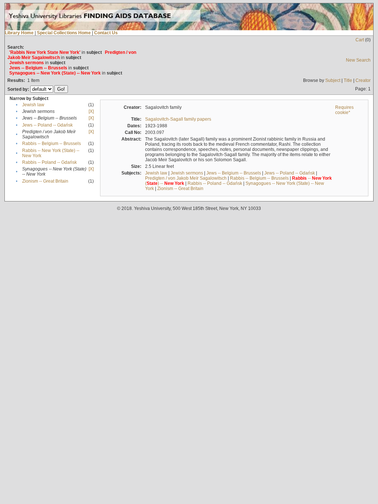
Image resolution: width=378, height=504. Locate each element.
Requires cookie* (344, 110)
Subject (332, 80)
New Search (358, 60)
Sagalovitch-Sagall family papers (178, 119)
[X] (91, 111)
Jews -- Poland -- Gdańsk (47, 125)
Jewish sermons (187, 173)
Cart (359, 39)
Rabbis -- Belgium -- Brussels (51, 143)
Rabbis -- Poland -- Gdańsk (49, 162)
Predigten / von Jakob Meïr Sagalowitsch (186, 178)
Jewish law (33, 104)
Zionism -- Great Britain (45, 181)
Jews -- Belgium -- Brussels (233, 173)
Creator (363, 80)
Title (348, 80)
